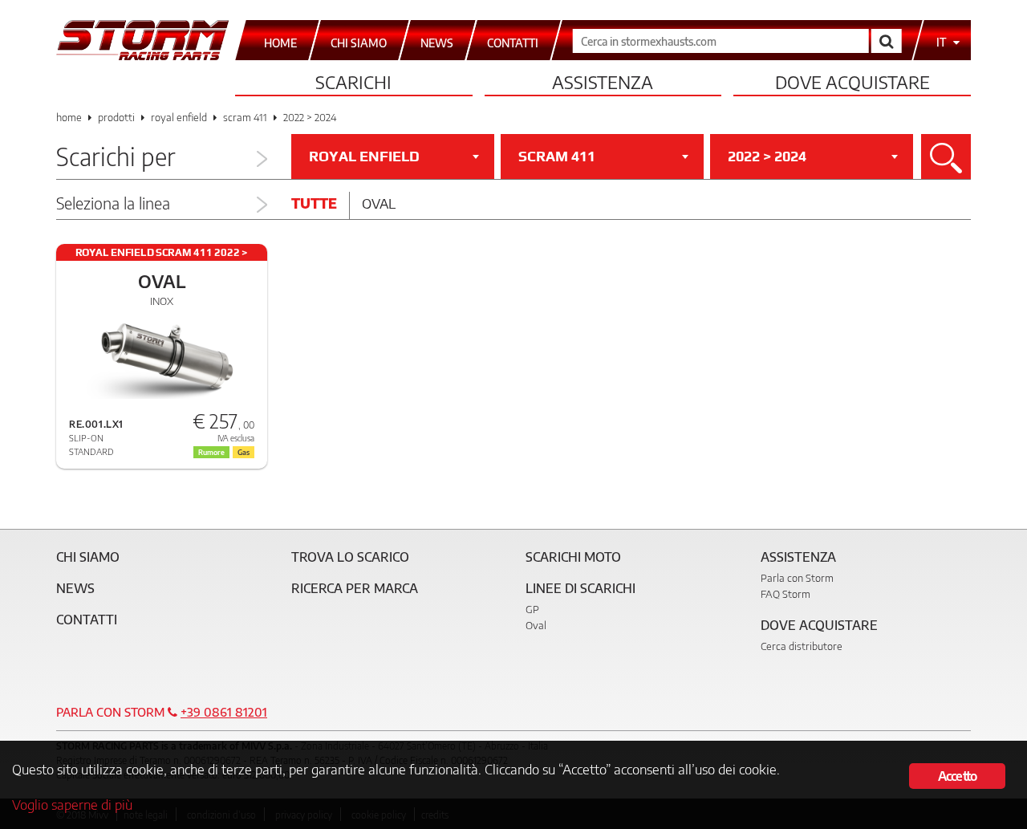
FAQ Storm (785, 593)
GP (532, 609)
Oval (379, 203)
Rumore (211, 452)
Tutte (314, 203)
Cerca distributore (801, 646)
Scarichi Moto (573, 557)
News (75, 588)
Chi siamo (88, 557)
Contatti (86, 620)
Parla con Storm (797, 577)
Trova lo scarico (350, 557)
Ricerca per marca (354, 588)
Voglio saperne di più (72, 804)
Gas (243, 452)
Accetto (957, 776)
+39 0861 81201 (224, 712)
